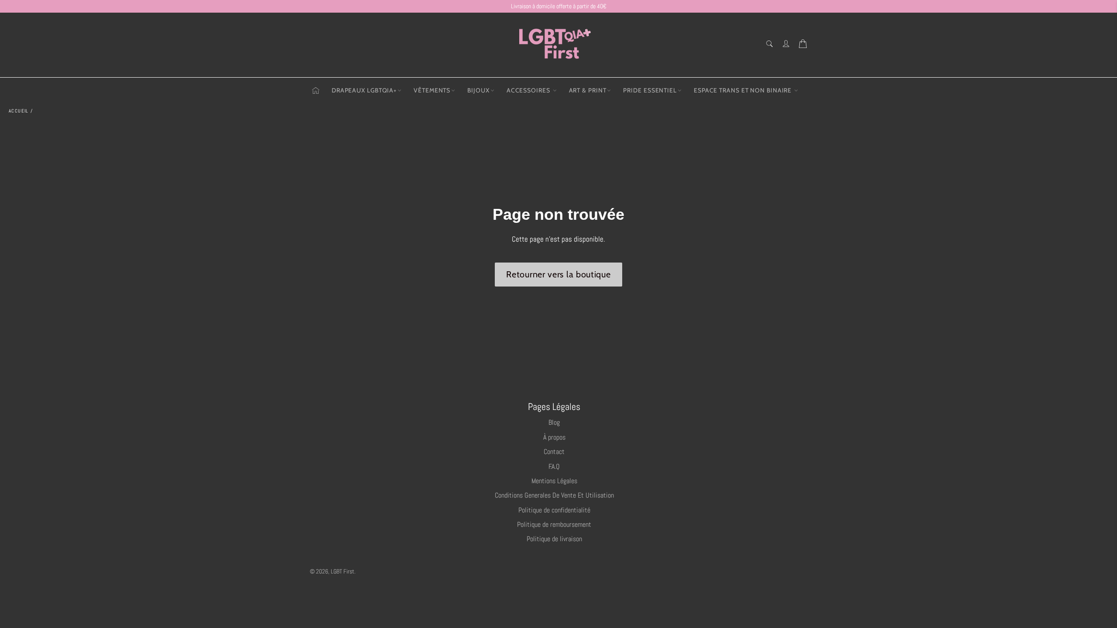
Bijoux (478, 90)
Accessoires (529, 90)
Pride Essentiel (650, 90)
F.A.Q (554, 466)
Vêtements (432, 90)
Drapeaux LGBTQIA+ (364, 90)
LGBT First (342, 571)
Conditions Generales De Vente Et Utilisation (554, 495)
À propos (554, 437)
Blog (554, 422)
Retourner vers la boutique (558, 274)
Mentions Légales (554, 480)
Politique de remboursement (554, 524)
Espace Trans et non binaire (743, 90)
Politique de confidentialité (554, 510)
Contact (554, 451)
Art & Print (587, 90)
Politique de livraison (554, 538)
